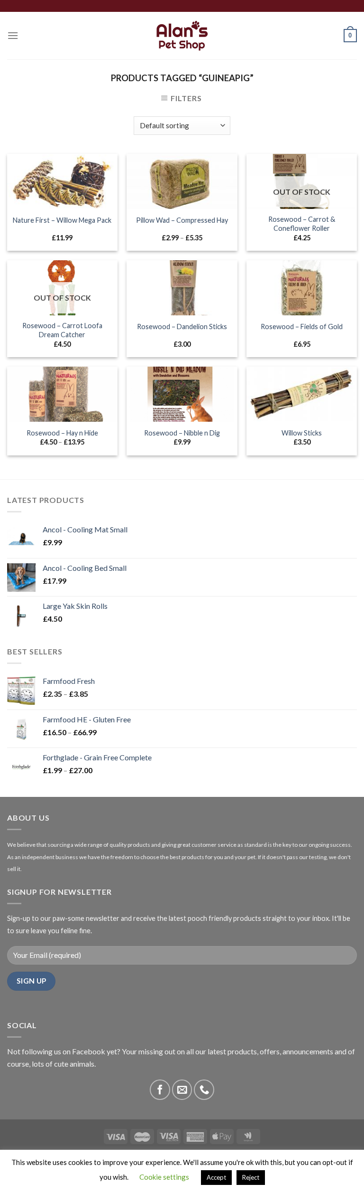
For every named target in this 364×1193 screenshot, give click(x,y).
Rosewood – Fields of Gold (302, 326)
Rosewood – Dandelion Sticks (182, 326)
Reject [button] (250, 1177)
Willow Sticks (302, 433)
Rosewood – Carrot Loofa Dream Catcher (62, 330)
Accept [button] (216, 1177)
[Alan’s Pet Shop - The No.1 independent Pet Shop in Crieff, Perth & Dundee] (182, 36)
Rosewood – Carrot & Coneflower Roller (301, 223)
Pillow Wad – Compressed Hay (182, 220)
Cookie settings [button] (164, 1177)
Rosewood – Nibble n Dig (182, 433)
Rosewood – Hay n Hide (62, 433)
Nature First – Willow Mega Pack (62, 220)
